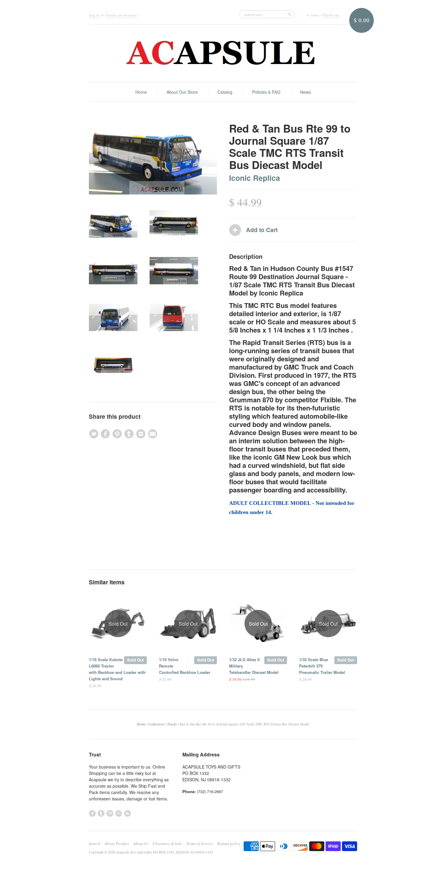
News (305, 92)
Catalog (225, 92)
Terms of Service (199, 843)
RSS (127, 813)
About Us (140, 843)
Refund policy (228, 843)
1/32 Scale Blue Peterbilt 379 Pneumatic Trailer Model (322, 666)
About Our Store (182, 92)
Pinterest (109, 813)
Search (94, 843)
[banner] (223, 53)
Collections (156, 724)
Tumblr (101, 813)
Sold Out (135, 660)
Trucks (172, 724)
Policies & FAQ (266, 92)
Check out (331, 15)
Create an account (121, 15)
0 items (313, 15)
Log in (94, 15)
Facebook (92, 813)
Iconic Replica (254, 177)
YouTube (118, 813)
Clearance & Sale (167, 843)
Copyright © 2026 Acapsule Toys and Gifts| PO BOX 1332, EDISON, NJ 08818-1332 (151, 852)
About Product (117, 843)
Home (141, 92)
